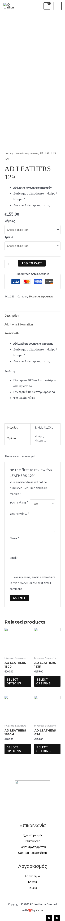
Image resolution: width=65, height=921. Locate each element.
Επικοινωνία (32, 841)
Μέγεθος (10, 221)
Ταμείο (32, 888)
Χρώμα (9, 237)
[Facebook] (49, 918)
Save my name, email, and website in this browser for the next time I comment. (32, 583)
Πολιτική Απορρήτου (32, 847)
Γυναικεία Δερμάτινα (26, 153)
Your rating (19, 502)
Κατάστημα (32, 876)
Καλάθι (32, 882)
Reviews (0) (12, 333)
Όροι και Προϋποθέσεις (32, 853)
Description (12, 315)
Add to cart (32, 263)
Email (14, 558)
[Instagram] (57, 918)
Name (14, 538)
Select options (14, 681)
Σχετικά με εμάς (32, 835)
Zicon (39, 910)
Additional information (19, 324)
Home (8, 153)
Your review (19, 513)
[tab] (32, 315)
